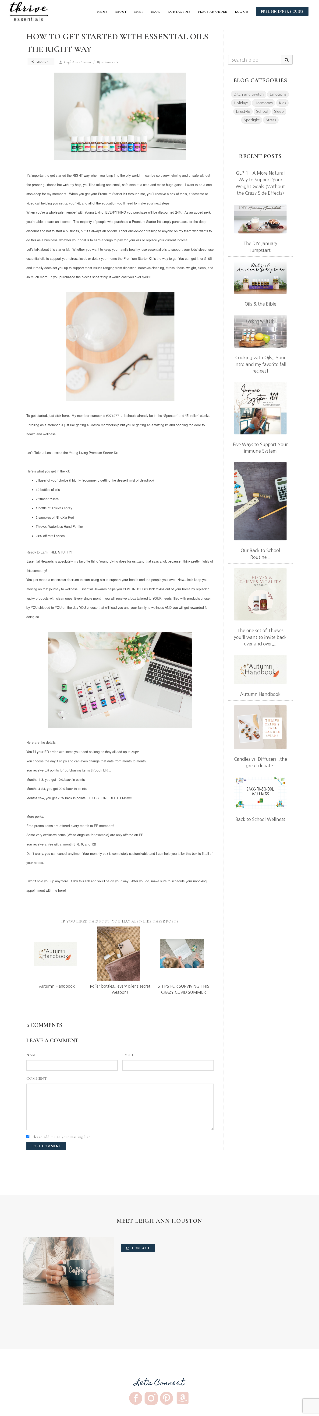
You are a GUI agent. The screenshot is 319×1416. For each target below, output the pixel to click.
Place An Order (212, 12)
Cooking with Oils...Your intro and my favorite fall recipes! (260, 364)
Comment (36, 1078)
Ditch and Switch (249, 94)
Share (41, 61)
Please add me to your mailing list (61, 1136)
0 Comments (109, 62)
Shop (139, 12)
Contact (140, 1248)
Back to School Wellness (260, 819)
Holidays (241, 103)
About (121, 12)
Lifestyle (243, 111)
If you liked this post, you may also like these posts (120, 921)
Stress (271, 120)
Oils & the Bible (260, 304)
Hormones (264, 103)
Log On (241, 12)
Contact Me (179, 12)
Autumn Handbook (57, 986)
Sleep (279, 111)
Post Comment (46, 1146)
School (262, 111)
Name (32, 1055)
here (65, 415)
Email (128, 1055)
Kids (282, 103)
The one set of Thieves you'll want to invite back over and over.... (260, 637)
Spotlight (252, 120)
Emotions (278, 94)
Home (102, 12)
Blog (155, 12)
